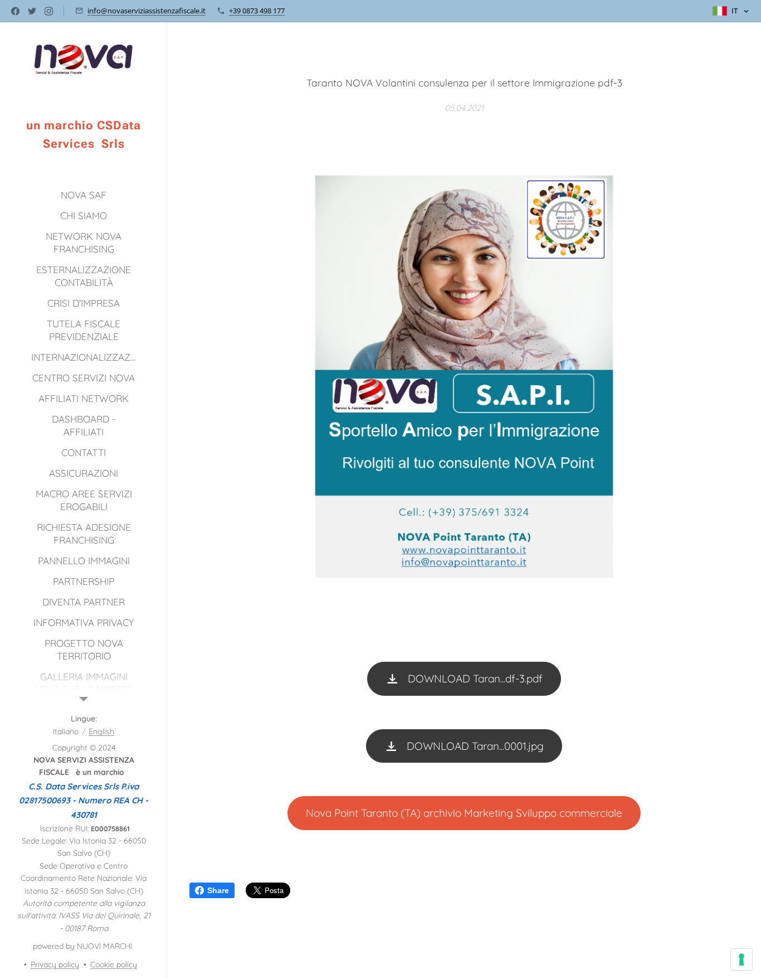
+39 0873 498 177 (257, 11)
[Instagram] (49, 11)
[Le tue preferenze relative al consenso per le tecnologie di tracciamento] (741, 959)
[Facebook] (15, 11)
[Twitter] (32, 11)
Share (218, 890)
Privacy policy (55, 964)
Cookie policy (113, 964)
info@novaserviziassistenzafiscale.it (146, 11)
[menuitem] (83, 194)
